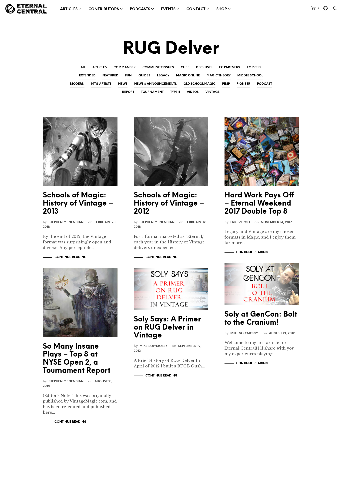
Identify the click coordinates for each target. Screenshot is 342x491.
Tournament (152, 92)
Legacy (163, 75)
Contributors (103, 9)
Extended (87, 75)
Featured (110, 75)
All (83, 67)
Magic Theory (219, 75)
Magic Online (188, 75)
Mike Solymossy (153, 346)
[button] (315, 8)
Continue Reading (70, 257)
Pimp (226, 83)
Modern (77, 83)
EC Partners (229, 67)
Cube (185, 67)
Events (168, 9)
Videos (193, 92)
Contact (195, 9)
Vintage (212, 92)
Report (128, 92)
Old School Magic (199, 83)
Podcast (264, 83)
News (122, 83)
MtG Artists (101, 83)
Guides (144, 75)
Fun (128, 75)
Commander (125, 67)
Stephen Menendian (66, 222)
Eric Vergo (240, 222)
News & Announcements (155, 83)
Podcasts (140, 9)
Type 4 (175, 92)
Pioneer (243, 83)
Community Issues (158, 67)
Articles (99, 67)
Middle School (250, 75)
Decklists (204, 67)
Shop (221, 9)
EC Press (254, 67)
